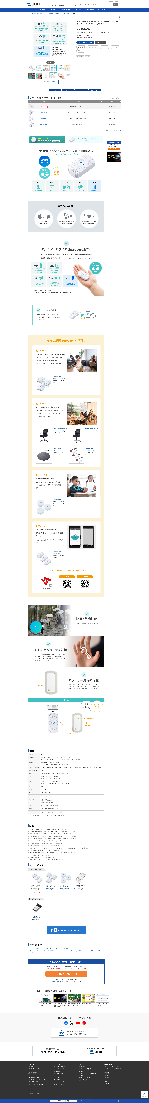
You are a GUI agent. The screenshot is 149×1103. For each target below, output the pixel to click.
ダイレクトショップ (70, 5)
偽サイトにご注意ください (36, 1093)
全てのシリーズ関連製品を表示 (111, 98)
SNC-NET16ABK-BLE (60, 429)
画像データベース (59, 1084)
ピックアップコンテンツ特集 (38, 951)
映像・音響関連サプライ (53, 951)
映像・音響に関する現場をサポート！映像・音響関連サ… (60, 1005)
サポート (54, 9)
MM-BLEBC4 (44, 112)
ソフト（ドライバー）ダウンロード (102, 1004)
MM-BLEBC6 (90, 448)
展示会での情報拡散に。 (97, 951)
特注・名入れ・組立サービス (37, 1079)
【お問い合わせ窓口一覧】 (58, 981)
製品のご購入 (108, 1064)
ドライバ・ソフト (59, 1082)
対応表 (78, 9)
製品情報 (43, 9)
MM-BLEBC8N (43, 124)
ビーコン (32, 952)
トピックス (56, 1064)
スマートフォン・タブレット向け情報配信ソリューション (75, 951)
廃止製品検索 (83, 1080)
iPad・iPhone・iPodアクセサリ (45, 1004)
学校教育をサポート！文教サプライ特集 (74, 1004)
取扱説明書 (57, 1079)
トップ (28, 13)
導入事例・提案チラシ (35, 1082)
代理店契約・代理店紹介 (36, 1084)
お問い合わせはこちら (66, 974)
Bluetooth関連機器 (64, 948)
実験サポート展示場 (85, 1077)
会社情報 (54, 5)
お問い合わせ (83, 1066)
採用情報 (61, 5)
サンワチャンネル (103, 9)
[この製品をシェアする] (119, 18)
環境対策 (107, 1077)
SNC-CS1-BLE (58, 448)
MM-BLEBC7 (57, 551)
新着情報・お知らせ (59, 1066)
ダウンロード (66, 9)
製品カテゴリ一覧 (34, 1069)
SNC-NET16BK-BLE (92, 429)
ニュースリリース (59, 1069)
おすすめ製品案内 (59, 1073)
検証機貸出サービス (35, 1077)
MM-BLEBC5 (44, 118)
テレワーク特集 (86, 1003)
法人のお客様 (32, 1073)
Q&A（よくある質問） (85, 1069)
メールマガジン (83, 1075)
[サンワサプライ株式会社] (33, 4)
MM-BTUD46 (36, 918)
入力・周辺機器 (40, 13)
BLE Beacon (66, 13)
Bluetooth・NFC (58, 13)
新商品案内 (57, 1071)
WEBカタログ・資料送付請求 (87, 1073)
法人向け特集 (89, 9)
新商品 (31, 1066)
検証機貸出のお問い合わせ (63, 1101)
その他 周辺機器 (49, 13)
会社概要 (107, 1075)
